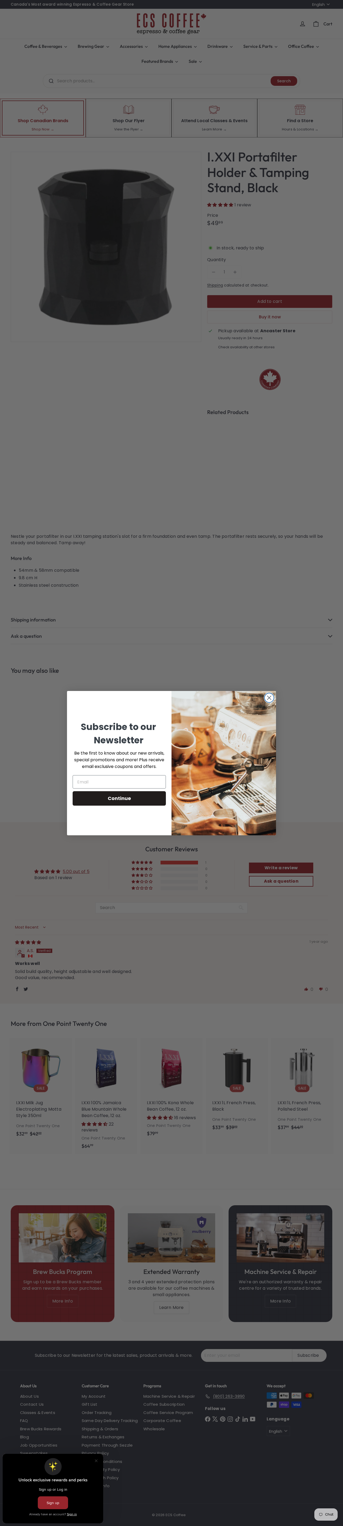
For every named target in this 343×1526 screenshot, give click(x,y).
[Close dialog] (269, 697)
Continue (119, 798)
